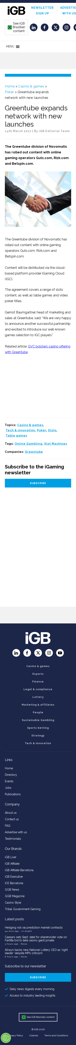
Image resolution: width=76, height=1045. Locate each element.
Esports (38, 674)
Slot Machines (55, 443)
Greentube (34, 451)
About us (11, 812)
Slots (52, 430)
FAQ (7, 825)
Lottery (38, 697)
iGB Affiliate (12, 863)
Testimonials (13, 838)
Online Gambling (28, 443)
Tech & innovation (20, 430)
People (38, 712)
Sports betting (38, 727)
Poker (9, 92)
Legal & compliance (38, 689)
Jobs (8, 787)
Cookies (33, 1035)
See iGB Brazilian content (16, 27)
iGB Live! (10, 857)
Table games (16, 435)
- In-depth (26, 931)
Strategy (38, 735)
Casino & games (31, 86)
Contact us (12, 819)
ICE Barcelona (14, 883)
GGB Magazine (15, 896)
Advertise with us (16, 832)
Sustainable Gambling (38, 720)
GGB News (12, 889)
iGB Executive (14, 876)
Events (9, 781)
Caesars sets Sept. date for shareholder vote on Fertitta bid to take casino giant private (36, 938)
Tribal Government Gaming (23, 909)
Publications (13, 794)
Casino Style (13, 902)
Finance (38, 681)
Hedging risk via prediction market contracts (34, 927)
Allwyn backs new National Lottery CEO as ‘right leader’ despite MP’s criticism (36, 951)
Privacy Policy (15, 1035)
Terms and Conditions (56, 1035)
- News (23, 944)
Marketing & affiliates (38, 704)
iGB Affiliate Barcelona (19, 870)
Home (10, 86)
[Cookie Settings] (6, 1038)
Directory (11, 774)
